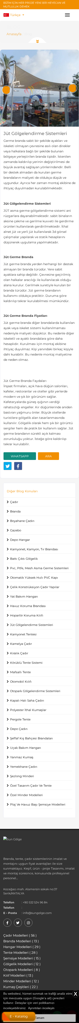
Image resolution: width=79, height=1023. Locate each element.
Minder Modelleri (21, 981)
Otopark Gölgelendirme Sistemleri (35, 691)
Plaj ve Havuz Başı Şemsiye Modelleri (37, 804)
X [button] (75, 994)
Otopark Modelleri (21, 970)
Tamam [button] (39, 1017)
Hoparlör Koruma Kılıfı (26, 615)
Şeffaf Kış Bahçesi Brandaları (31, 738)
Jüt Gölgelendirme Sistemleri (31, 625)
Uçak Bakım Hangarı (25, 747)
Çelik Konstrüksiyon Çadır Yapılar (34, 587)
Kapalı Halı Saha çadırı (27, 700)
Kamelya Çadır (21, 644)
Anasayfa (14, 34)
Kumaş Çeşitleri (20, 987)
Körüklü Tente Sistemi (26, 662)
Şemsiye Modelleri (22, 958)
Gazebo (15, 530)
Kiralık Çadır (19, 653)
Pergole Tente (20, 719)
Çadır (14, 502)
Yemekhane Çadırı (23, 766)
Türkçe (15, 15)
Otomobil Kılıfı (21, 681)
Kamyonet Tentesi (23, 634)
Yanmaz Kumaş (21, 757)
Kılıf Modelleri (18, 975)
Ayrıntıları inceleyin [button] (41, 1008)
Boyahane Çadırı (22, 521)
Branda (15, 511)
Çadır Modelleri (20, 935)
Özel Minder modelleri (26, 795)
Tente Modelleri (20, 952)
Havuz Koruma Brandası (28, 606)
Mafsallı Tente (20, 672)
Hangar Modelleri (21, 947)
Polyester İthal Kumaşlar (28, 710)
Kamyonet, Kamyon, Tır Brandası (34, 549)
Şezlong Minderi (22, 776)
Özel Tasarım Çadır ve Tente (31, 785)
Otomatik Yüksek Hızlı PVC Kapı (34, 577)
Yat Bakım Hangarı (24, 596)
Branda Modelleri (21, 941)
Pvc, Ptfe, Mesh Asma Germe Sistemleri (39, 568)
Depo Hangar (20, 540)
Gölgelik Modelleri (22, 964)
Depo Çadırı (19, 729)
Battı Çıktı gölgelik (24, 558)
